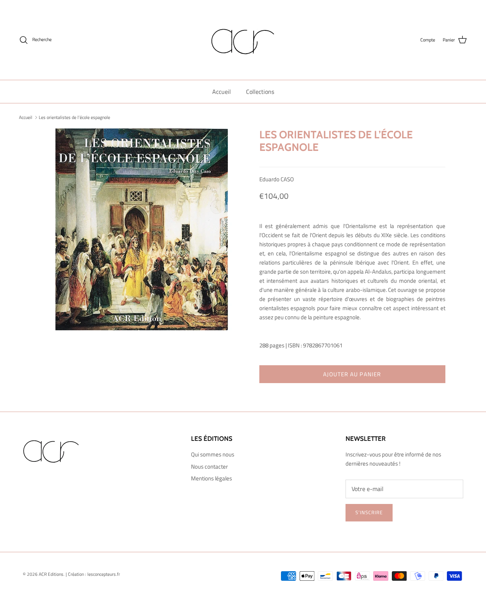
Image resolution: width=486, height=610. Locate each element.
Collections (260, 91)
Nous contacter (209, 466)
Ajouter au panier (352, 374)
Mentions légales (211, 478)
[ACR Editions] (243, 40)
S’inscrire (369, 512)
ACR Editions (51, 574)
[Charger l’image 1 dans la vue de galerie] (142, 229)
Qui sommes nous (212, 454)
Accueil (221, 91)
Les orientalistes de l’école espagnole (74, 117)
